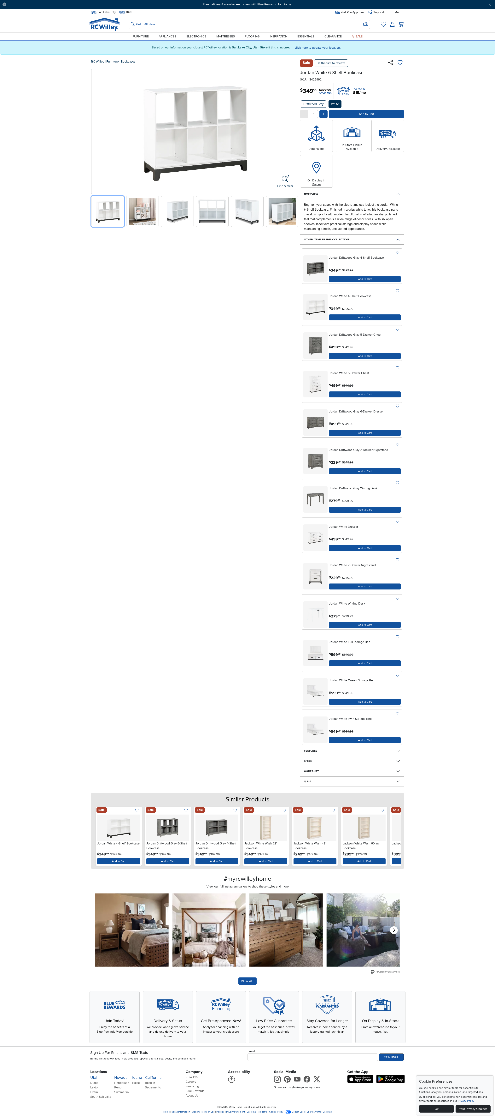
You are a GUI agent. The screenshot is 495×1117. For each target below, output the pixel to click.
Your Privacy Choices (473, 1109)
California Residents (257, 1111)
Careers (191, 1082)
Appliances (167, 36)
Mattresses (225, 36)
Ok (437, 1109)
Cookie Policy (276, 1111)
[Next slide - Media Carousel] (394, 930)
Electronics (196, 36)
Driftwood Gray (313, 104)
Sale (359, 36)
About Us (192, 1096)
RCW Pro (192, 1077)
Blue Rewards (195, 1091)
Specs (308, 761)
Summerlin (121, 1092)
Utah (94, 1077)
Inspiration (278, 36)
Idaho (137, 1077)
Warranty (311, 771)
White (335, 104)
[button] (47, 4)
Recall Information (181, 1111)
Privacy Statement (235, 1111)
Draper (94, 1083)
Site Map (327, 1111)
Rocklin (150, 1083)
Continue (391, 1057)
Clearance (333, 36)
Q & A (307, 781)
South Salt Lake (100, 1097)
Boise (136, 1083)
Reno (117, 1087)
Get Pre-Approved (353, 12)
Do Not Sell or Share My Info (306, 1111)
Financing (192, 1086)
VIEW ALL (247, 981)
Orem (94, 1092)
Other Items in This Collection (326, 239)
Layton (94, 1087)
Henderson (121, 1083)
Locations (98, 1072)
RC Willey (97, 62)
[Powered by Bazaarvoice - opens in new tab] (385, 972)
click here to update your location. (318, 48)
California (153, 1077)
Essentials (305, 36)
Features (310, 750)
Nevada (121, 1077)
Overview (311, 194)
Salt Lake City (106, 11)
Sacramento (153, 1087)
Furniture (140, 36)
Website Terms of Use (203, 1111)
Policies (220, 1111)
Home (166, 1111)
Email (251, 1051)
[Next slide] (294, 130)
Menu (398, 12)
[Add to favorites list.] (397, 252)
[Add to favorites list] (400, 63)
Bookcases (128, 62)
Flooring (252, 36)
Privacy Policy (466, 1101)
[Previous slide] (95, 130)
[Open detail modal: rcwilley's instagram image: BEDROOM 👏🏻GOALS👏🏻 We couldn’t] (209, 930)
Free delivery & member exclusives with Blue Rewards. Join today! (247, 4)
